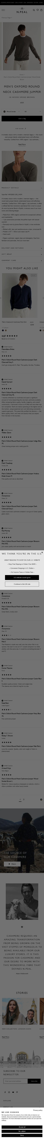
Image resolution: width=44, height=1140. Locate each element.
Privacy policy (37, 1110)
